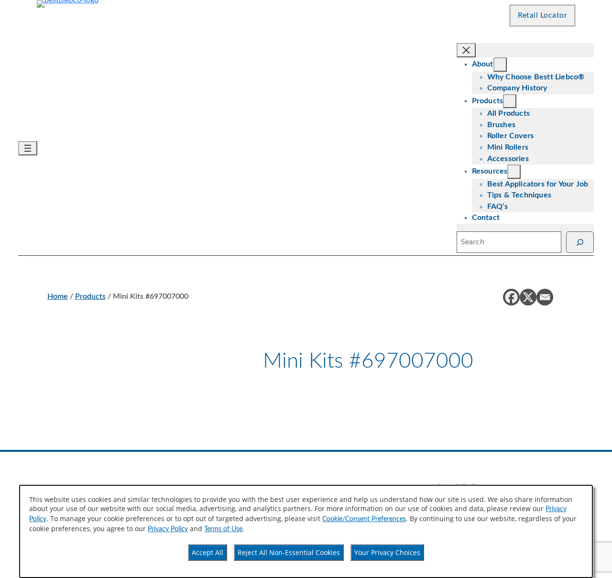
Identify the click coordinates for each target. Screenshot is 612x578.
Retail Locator (542, 15)
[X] (528, 297)
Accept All (207, 552)
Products (90, 296)
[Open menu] (27, 148)
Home (57, 296)
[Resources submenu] (514, 171)
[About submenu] (500, 64)
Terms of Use (223, 529)
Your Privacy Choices (387, 552)
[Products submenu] (509, 101)
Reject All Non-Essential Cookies (289, 552)
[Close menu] (466, 50)
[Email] (544, 297)
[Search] (580, 242)
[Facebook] (511, 297)
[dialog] (306, 531)
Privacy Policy (168, 529)
